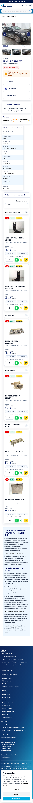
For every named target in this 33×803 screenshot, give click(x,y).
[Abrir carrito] (26, 5)
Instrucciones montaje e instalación (11, 665)
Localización (5, 700)
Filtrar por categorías (22, 201)
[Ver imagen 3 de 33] (26, 52)
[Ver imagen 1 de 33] (6, 52)
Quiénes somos (6, 697)
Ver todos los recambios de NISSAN (14, 611)
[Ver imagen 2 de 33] (16, 52)
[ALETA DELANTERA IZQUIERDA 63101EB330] (16, 275)
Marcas (4, 667)
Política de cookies (7, 717)
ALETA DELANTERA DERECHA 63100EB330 (14, 239)
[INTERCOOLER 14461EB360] (16, 441)
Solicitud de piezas (7, 653)
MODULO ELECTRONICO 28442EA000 (12, 397)
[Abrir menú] (30, 5)
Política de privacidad (8, 711)
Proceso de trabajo (7, 708)
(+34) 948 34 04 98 (6, 746)
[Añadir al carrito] (26, 260)
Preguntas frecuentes (8, 703)
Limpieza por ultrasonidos (9, 656)
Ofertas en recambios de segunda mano (13, 727)
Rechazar (16, 789)
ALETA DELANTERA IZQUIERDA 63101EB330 (15, 287)
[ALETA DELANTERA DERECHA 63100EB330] (16, 227)
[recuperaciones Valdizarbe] (7, 5)
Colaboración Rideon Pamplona (10, 686)
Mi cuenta (4, 724)
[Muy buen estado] (21, 418)
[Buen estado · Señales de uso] (21, 260)
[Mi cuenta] (22, 5)
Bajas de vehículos (7, 678)
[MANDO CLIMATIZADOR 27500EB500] (16, 330)
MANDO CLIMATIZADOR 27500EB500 (12, 342)
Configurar (16, 794)
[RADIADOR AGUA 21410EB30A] (16, 489)
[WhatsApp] (17, 260)
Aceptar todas (16, 798)
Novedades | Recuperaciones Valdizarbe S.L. (14, 730)
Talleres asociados (7, 681)
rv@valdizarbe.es (5, 750)
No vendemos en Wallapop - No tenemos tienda (15, 662)
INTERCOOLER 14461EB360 (14, 452)
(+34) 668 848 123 (6, 748)
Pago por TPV (6, 705)
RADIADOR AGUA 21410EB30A (14, 499)
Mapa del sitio (6, 694)
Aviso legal (5, 714)
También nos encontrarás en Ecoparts (12, 659)
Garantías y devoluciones (9, 684)
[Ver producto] (9, 260)
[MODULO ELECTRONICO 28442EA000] (16, 385)
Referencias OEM (7, 670)
